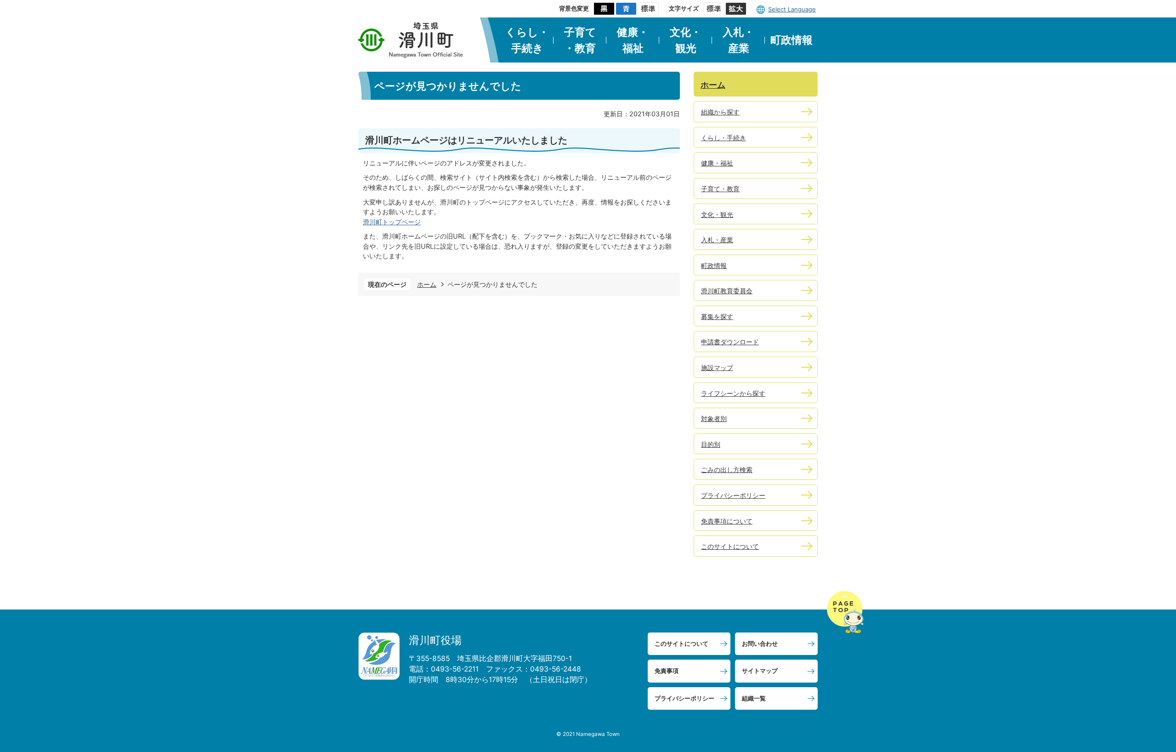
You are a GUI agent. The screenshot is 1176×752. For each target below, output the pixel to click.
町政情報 (791, 40)
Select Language (792, 9)
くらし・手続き (527, 40)
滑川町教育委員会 (726, 291)
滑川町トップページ (392, 222)
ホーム (426, 284)
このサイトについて (730, 546)
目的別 (710, 444)
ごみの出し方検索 (726, 469)
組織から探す (720, 112)
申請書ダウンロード (730, 342)
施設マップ (717, 367)
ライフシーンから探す (733, 393)
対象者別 (714, 418)
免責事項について (726, 521)
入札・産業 (738, 40)
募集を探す (717, 316)
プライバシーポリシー (733, 495)
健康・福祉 (633, 40)
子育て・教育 (580, 40)
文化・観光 (685, 40)
